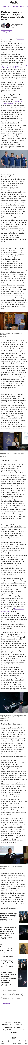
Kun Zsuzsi (20, 24)
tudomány (10, 937)
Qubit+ (19, 1043)
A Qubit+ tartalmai (6, 6)
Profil (25, 1043)
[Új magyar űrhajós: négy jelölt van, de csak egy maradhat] (23, 917)
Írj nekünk (14, 1032)
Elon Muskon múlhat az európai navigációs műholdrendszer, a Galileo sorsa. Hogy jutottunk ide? (8, 931)
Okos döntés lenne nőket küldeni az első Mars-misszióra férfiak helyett (8, 947)
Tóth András (14, 24)
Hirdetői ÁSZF (17, 1027)
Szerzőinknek (20, 1030)
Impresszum (8, 1022)
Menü (2, 1043)
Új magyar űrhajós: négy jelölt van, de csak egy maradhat (8, 916)
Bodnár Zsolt (4, 984)
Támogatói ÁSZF (6, 1030)
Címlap (8, 1043)
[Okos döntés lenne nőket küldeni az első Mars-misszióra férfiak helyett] (23, 948)
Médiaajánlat (8, 1027)
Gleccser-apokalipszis (18, 6)
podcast (10, 919)
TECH (12, 27)
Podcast (14, 1043)
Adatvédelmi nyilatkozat (8, 1025)
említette (20, 39)
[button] (9, 991)
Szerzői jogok (17, 1022)
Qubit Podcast (3, 919)
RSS (14, 1030)
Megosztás (7, 32)
